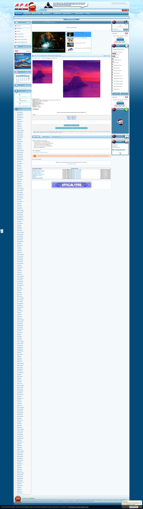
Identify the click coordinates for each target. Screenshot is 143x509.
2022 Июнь (19, 401)
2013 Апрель (20, 201)
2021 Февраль (20, 372)
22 (16, 80)
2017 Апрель (20, 288)
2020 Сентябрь (20, 363)
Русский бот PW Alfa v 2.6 (38, 173)
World (124, 123)
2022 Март (19, 396)
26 (24, 80)
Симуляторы (124, 120)
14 (28, 78)
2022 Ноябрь (20, 410)
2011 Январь (20, 157)
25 (22, 80)
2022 (124, 132)
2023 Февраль (20, 416)
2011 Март (19, 161)
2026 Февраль (20, 481)
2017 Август (19, 296)
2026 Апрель (20, 485)
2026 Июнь (19, 489)
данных (115, 124)
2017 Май (19, 290)
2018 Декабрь (20, 325)
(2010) (121, 123)
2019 (116, 132)
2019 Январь (20, 327)
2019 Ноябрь (20, 345)
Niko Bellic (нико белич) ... (38, 178)
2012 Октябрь (20, 190)
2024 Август (19, 449)
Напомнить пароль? (116, 29)
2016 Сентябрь (20, 276)
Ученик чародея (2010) (40, 48)
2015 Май (19, 247)
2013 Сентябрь (20, 210)
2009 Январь (20, 115)
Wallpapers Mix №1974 (76, 177)
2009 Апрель (20, 121)
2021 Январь (20, 370)
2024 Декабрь (20, 456)
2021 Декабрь (20, 390)
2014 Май (19, 225)
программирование (117, 120)
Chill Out (37, 152)
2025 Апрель (20, 463)
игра (126, 126)
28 (28, 80)
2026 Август (19, 492)
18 (22, 79)
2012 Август (19, 186)
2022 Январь (20, 392)
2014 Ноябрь (20, 236)
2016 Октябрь (20, 277)
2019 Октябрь (20, 343)
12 (24, 78)
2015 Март (19, 243)
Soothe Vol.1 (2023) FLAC (39, 147)
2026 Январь (20, 480)
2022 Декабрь (20, 412)
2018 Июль (19, 316)
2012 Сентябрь (20, 188)
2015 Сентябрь (20, 254)
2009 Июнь (19, 124)
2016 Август (19, 274)
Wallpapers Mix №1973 (76, 178)
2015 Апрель (20, 245)
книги (124, 113)
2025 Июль (19, 469)
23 (18, 80)
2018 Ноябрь (20, 323)
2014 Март (19, 221)
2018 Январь (20, 305)
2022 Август (19, 405)
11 (22, 78)
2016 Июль (19, 272)
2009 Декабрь (20, 135)
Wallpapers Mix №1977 (76, 174)
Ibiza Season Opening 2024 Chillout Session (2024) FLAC (55, 131)
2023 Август (19, 427)
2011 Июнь (19, 166)
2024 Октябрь (20, 452)
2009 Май (19, 123)
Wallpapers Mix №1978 (76, 173)
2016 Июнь (19, 270)
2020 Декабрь (20, 369)
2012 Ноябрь (20, 192)
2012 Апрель (20, 179)
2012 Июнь (19, 183)
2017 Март (19, 287)
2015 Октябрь (20, 256)
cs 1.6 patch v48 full (37, 172)
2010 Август (19, 148)
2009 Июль (19, 126)
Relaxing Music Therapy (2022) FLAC (42, 141)
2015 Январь (20, 239)
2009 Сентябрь (20, 130)
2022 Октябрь (20, 409)
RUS (126, 123)
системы (120, 129)
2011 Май (19, 165)
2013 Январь (20, 196)
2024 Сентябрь (20, 450)
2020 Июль (19, 359)
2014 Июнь (19, 226)
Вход (74, 163)
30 (18, 81)
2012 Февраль (20, 175)
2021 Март (19, 374)
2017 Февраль (20, 285)
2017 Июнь (19, 292)
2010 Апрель (20, 141)
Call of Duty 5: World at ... (38, 169)
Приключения (117, 126)
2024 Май (19, 443)
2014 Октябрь (20, 234)
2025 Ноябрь (20, 476)
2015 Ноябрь (20, 257)
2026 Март (19, 483)
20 (26, 79)
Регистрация (115, 28)
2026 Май (19, 487)
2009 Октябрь (20, 132)
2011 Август (19, 170)
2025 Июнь (19, 467)
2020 (119, 132)
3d (126, 122)
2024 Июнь (19, 445)
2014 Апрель (20, 223)
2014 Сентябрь (20, 232)
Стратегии (115, 127)
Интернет (124, 116)
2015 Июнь (19, 248)
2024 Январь (20, 436)
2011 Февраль (20, 159)
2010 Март (19, 139)
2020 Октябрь (20, 365)
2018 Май (19, 312)
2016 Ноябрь (20, 279)
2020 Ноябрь (20, 367)
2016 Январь (20, 261)
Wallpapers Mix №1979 (76, 172)
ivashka (38, 58)
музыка (115, 114)
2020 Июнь (19, 358)
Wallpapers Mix (124, 124)
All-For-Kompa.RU (30, 498)
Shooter (118, 124)
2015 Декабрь (20, 259)
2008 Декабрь (20, 114)
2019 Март (19, 330)
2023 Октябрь (20, 430)
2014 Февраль (20, 219)
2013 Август (19, 208)
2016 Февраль (20, 263)
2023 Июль (19, 425)
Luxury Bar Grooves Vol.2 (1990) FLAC (42, 144)
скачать (116, 117)
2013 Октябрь (20, 212)
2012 (114, 122)
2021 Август (19, 383)
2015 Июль (19, 250)
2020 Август (19, 361)
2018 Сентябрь (20, 319)
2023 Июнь (19, 423)
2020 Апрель (20, 354)
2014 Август (19, 230)
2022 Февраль (20, 394)
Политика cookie (83, 501)
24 (20, 80)
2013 (123, 129)
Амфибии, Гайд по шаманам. (39, 171)
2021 (121, 132)
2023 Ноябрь (20, 432)
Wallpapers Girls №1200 (76, 169)
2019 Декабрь (20, 347)
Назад (36, 136)
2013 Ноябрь (20, 214)
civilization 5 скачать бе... (38, 175)
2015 (121, 130)
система (119, 119)
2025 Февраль (20, 460)
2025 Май (19, 465)
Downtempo (41, 152)
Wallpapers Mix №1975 (76, 176)
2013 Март (19, 199)
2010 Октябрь (20, 152)
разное (126, 129)
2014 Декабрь (20, 237)
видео (114, 112)
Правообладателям (67, 125)
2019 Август (19, 339)
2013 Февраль (20, 197)
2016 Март (19, 265)
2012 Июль (19, 185)
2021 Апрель (20, 376)
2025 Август (19, 471)
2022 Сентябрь (20, 407)
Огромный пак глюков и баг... (39, 174)
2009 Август (19, 128)
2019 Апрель (20, 332)
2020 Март (19, 352)
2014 (115, 130)
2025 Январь (20, 458)
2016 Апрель (20, 267)
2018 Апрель (20, 310)
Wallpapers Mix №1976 (76, 175)
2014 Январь (20, 217)
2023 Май (19, 421)
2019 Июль (19, 338)
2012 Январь (20, 174)
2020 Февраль (20, 350)
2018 (114, 132)
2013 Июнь (19, 205)
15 (16, 79)
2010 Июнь (19, 145)
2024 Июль (19, 447)
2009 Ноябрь (20, 134)
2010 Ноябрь (20, 154)
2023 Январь (20, 414)
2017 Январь (20, 283)
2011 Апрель (20, 163)
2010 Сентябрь (20, 150)
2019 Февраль (20, 328)
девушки (118, 123)
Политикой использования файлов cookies (78, 507)
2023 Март (19, 418)
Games (117, 130)
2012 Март (19, 177)
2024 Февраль (20, 438)
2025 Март (19, 461)
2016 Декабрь (20, 281)
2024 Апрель (20, 441)
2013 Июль (19, 206)
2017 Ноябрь (20, 301)
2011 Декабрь (20, 172)
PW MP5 (34, 176)
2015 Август (19, 252)
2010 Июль (19, 146)
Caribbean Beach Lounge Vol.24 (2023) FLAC (43, 143)
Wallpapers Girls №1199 (76, 170)
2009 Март (19, 119)
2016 (123, 130)
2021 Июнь (19, 379)
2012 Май (19, 181)
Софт (115, 116)
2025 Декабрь (20, 478)
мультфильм (119, 112)
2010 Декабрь (20, 155)
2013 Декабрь (20, 216)
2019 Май (19, 334)
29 (16, 81)
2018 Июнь (19, 314)
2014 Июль (19, 228)
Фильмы (123, 119)
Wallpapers (123, 122)
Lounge (46, 152)
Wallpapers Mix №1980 (76, 171)
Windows (119, 116)
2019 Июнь (19, 336)
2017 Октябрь (20, 299)
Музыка (108, 55)
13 (26, 78)
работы (125, 117)
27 (26, 80)
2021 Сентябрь (20, 385)
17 (20, 79)
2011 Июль (19, 168)
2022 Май (19, 399)
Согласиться (133, 506)
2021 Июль (19, 381)
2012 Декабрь (20, 194)
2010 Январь (20, 137)
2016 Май (19, 268)
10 (20, 78)
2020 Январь (20, 348)
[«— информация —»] (120, 153)
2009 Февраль (20, 117)
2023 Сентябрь (20, 429)
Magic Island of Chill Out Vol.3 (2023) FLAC (43, 145)
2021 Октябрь (20, 387)
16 (18, 79)
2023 (127, 132)
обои (114, 123)
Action (115, 119)
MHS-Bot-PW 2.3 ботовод (38, 177)
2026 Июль (19, 491)
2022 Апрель (20, 398)
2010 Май (19, 143)
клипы (119, 114)
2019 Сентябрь (20, 341)
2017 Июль (19, 294)
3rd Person (122, 126)
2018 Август (19, 318)
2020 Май (19, 356)
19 (24, 79)
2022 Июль (19, 403)
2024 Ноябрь (20, 454)
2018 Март (19, 308)
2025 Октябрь (20, 474)
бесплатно (121, 117)
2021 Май (19, 378)
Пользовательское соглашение (72, 501)
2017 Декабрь (20, 303)
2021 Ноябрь (20, 389)
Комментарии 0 (46, 136)
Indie (117, 129)
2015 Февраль (20, 241)
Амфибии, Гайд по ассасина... (39, 170)
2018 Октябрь (20, 321)
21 (28, 79)
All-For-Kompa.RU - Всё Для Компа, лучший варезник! (44, 22)
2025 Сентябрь (20, 472)
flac (34, 152)
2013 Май (19, 203)
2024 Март (19, 440)
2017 (126, 130)
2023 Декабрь (20, 434)
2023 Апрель (20, 420)
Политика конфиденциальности (58, 501)
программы (118, 122)
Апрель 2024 (22, 74)
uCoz (93, 501)
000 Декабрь (20, 112)
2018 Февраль (20, 307)
